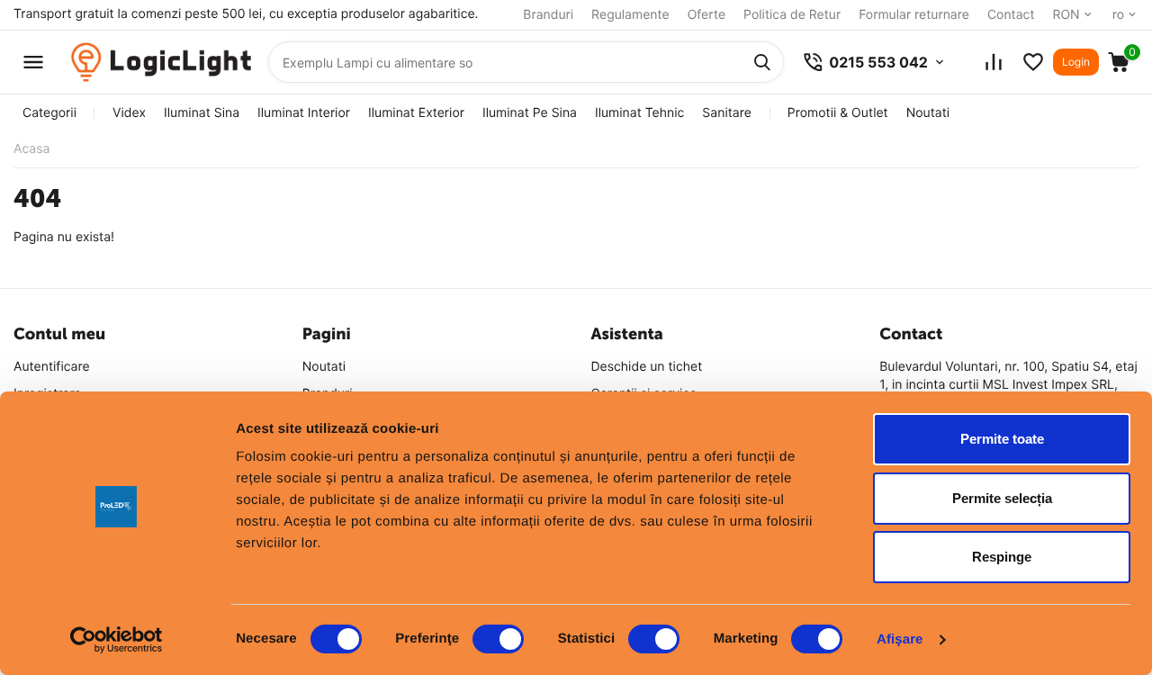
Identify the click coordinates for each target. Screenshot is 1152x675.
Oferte (706, 14)
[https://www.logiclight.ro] (161, 62)
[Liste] (1033, 62)
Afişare (900, 639)
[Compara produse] (993, 62)
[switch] (498, 639)
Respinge (1001, 556)
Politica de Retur (792, 14)
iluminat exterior (416, 113)
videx (129, 113)
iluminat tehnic (639, 113)
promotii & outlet (838, 113)
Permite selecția (1002, 498)
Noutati (928, 113)
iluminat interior (303, 113)
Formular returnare (914, 14)
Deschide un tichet (647, 366)
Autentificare (52, 366)
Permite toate (1002, 438)
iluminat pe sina (529, 113)
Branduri (548, 14)
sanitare (726, 113)
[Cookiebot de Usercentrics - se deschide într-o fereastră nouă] (116, 639)
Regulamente (630, 14)
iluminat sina (201, 113)
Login (1076, 61)
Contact (1011, 14)
